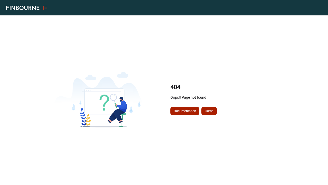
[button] (316, 172)
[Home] (26, 7)
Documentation (185, 111)
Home (209, 111)
